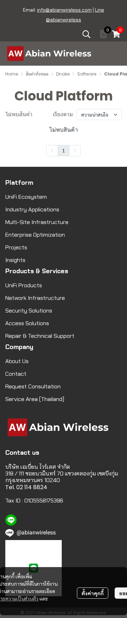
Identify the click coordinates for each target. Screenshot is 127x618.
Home (11, 74)
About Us (17, 361)
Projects (16, 247)
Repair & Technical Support (39, 336)
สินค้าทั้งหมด (37, 74)
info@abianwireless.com (64, 10)
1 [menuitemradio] (63, 150)
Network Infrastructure (35, 298)
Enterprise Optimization (35, 234)
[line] (11, 520)
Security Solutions (28, 310)
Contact (15, 373)
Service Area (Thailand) (34, 399)
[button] (86, 34)
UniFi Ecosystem (26, 196)
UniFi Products (23, 285)
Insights (15, 260)
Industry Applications (32, 209)
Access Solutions (27, 323)
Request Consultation (33, 386)
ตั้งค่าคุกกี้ (92, 593)
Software (86, 74)
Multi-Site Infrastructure (36, 222)
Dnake (62, 74)
